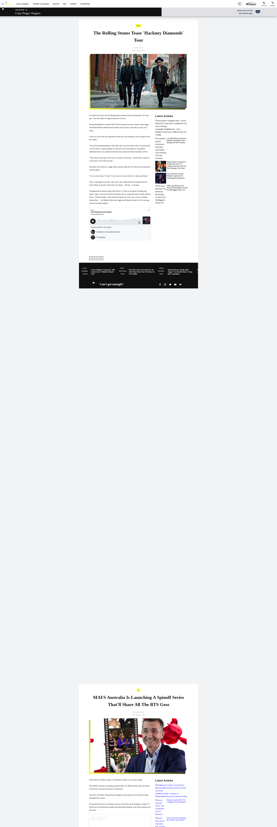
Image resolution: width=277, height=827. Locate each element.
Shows (56, 4)
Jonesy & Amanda (41, 4)
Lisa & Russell (22, 4)
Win (64, 4)
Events (73, 4)
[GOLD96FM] (9, 4)
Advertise (85, 4)
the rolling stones (96, 258)
